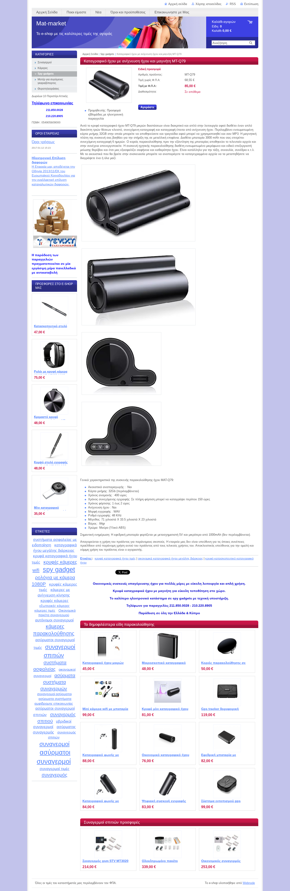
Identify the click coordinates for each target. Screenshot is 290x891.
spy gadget (59, 569)
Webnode (249, 883)
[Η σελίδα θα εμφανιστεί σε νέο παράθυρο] (109, 101)
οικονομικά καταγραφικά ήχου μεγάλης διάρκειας (170, 558)
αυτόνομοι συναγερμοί (54, 620)
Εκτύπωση (251, 4)
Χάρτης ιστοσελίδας (208, 4)
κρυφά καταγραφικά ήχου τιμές (115, 558)
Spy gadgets (107, 54)
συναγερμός (54, 774)
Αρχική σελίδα (177, 4)
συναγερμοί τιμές (54, 768)
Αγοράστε (147, 107)
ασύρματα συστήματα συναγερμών (57, 682)
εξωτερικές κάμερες (54, 606)
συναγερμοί (54, 744)
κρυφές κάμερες (54, 600)
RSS (233, 4)
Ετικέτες (86, 558)
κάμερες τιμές (44, 610)
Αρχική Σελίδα (90, 54)
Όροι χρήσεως (43, 142)
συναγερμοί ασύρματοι (54, 694)
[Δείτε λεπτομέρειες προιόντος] (108, 646)
